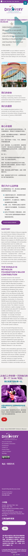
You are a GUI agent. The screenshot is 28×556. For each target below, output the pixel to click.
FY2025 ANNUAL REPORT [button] (9, 222)
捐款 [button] (4, 419)
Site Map (4, 453)
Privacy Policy (5, 449)
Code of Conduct (6, 451)
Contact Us (5, 447)
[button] (6, 458)
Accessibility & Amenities (8, 443)
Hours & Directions (7, 441)
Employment (5, 445)
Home (2, 429)
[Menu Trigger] (25, 3)
